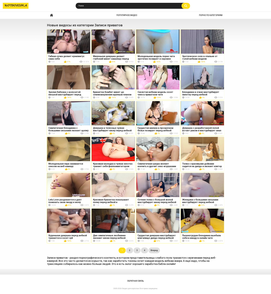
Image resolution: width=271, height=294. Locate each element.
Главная (51, 15)
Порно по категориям (210, 15)
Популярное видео (126, 15)
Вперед (154, 250)
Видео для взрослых (130, 288)
